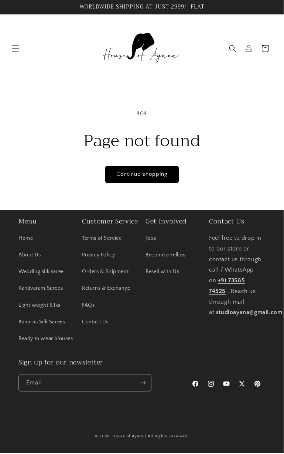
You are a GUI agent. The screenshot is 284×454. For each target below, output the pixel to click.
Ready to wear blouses (45, 339)
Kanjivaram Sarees (40, 288)
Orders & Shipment (105, 272)
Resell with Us (162, 272)
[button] (15, 48)
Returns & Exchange (106, 288)
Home (25, 238)
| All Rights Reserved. (167, 436)
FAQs (88, 305)
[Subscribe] (143, 382)
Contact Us (95, 322)
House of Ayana (128, 436)
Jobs (151, 238)
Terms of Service (102, 238)
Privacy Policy (98, 255)
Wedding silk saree (41, 272)
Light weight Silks (39, 305)
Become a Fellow (166, 255)
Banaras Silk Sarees (41, 322)
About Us (29, 255)
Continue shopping (142, 174)
